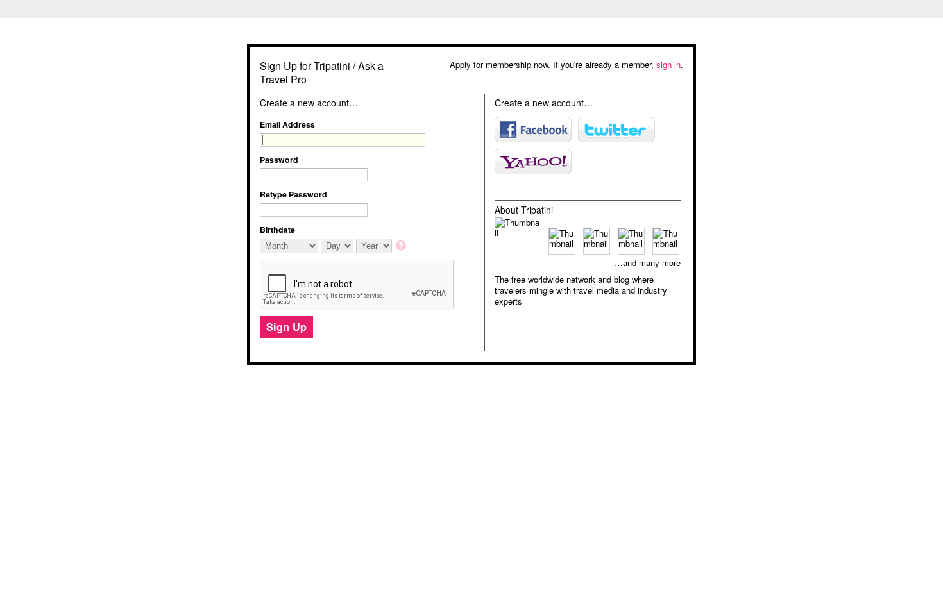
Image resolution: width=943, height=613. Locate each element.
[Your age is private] (402, 246)
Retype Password (293, 194)
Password (279, 159)
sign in (668, 64)
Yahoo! (533, 161)
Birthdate (277, 229)
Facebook (533, 129)
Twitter (616, 129)
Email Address (287, 124)
